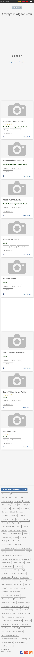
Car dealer (5, 516)
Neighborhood (18, 584)
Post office (5, 602)
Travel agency (6, 628)
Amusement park (7, 501)
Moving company (18, 581)
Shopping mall (6, 613)
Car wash (5, 519)
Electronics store (16, 534)
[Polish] (23, 2)
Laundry (14, 563)
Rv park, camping (7, 610)
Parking (16, 588)
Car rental (14, 516)
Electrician (5, 534)
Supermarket (18, 621)
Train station (14, 624)
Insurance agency (14, 559)
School (17, 610)
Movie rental (24, 577)
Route (27, 606)
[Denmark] (31, 2)
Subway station (6, 621)
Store (3, 617)
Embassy (26, 534)
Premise (6, 247)
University (16, 628)
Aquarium (18, 501)
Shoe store (24, 610)
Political (22, 599)
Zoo (3, 631)
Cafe (12, 512)
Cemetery (19, 519)
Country (18, 526)
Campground (20, 512)
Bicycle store (6, 508)
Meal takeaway (6, 577)
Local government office (9, 570)
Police (16, 599)
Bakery (9, 505)
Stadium (20, 613)
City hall (4, 523)
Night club (28, 584)
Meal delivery (22, 573)
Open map (17, 7)
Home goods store (18, 555)
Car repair (22, 516)
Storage (21, 62)
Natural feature (7, 584)
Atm (3, 505)
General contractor (8, 548)
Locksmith (5, 573)
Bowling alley (25, 508)
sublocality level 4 (7, 646)
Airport (23, 497)
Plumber (17, 595)
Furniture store (6, 544)
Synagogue (27, 621)
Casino (12, 519)
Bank (14, 505)
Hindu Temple (6, 555)
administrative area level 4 (10, 635)
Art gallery (26, 501)
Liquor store (18, 566)
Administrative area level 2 (10, 497)
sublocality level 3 (20, 642)
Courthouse (26, 526)
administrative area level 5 (10, 639)
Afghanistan (13, 62)
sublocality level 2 (7, 642)
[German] (27, 2)
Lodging (12, 573)
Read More (26, 137)
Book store (15, 508)
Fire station (23, 537)
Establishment (8, 133)
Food (9, 541)
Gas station (17, 544)
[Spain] (19, 2)
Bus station (5, 512)
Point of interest (16, 130)
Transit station (24, 624)
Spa (14, 613)
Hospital (4, 559)
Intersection (26, 559)
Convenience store (8, 526)
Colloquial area (24, 523)
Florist (4, 541)
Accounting (5, 494)
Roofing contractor (17, 606)
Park (10, 588)
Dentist (4, 530)
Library (28, 563)
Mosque (15, 577)
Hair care (10, 552)
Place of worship (7, 595)
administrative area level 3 (15, 631)
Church (26, 519)
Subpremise (20, 617)
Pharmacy (5, 592)
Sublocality (11, 617)
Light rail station (7, 566)
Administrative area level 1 (19, 494)
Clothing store (13, 523)
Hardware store (20, 552)
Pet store (23, 588)
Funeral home (17, 541)
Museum (28, 581)
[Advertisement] (17, 33)
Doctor (24, 530)
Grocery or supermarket (23, 548)
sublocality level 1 (25, 639)
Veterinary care (26, 628)
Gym (3, 552)
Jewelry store (6, 563)
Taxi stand (5, 624)
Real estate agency (24, 602)
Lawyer (21, 563)
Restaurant (5, 606)
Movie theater (6, 581)
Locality (21, 570)
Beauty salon (27, 505)
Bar (19, 505)
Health (29, 552)
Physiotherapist (15, 592)
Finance (15, 537)
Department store (14, 530)
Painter (4, 588)
